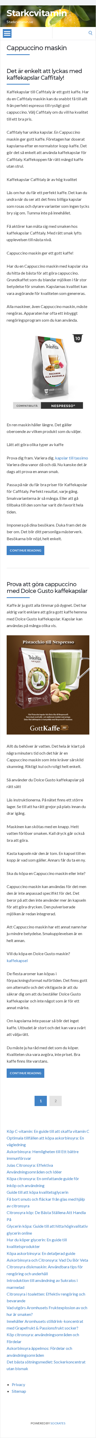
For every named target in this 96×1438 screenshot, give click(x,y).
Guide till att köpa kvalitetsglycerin (37, 1192)
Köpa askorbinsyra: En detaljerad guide (41, 1253)
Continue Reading (25, 550)
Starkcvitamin (37, 13)
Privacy (18, 1384)
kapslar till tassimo (71, 457)
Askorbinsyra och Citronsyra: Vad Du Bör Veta (47, 1260)
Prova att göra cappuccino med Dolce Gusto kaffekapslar (47, 587)
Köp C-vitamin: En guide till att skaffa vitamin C (48, 1131)
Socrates (57, 1423)
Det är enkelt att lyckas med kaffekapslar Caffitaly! (44, 74)
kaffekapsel (17, 960)
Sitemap (19, 1391)
